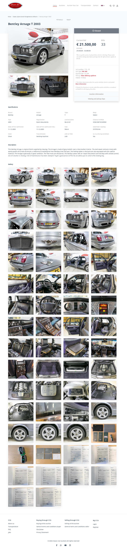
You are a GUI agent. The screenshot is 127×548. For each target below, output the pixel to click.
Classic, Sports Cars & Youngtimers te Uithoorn (25, 16)
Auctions (62, 5)
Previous (60, 20)
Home (55, 5)
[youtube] (65, 545)
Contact (95, 5)
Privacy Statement (42, 532)
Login (95, 524)
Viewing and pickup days (96, 99)
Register (96, 527)
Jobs (9, 532)
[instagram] (70, 545)
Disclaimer (40, 529)
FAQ (9, 529)
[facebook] (56, 545)
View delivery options (88, 76)
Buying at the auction (43, 524)
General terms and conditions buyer (48, 526)
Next (68, 20)
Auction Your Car (73, 5)
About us (11, 524)
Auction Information (96, 94)
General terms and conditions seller (77, 526)
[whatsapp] (61, 545)
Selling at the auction (72, 524)
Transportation (86, 5)
